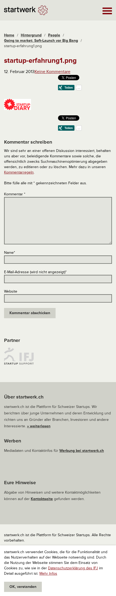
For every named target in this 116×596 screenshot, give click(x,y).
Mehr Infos (48, 573)
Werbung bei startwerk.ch (81, 450)
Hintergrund (31, 35)
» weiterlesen (38, 426)
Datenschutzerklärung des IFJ (73, 568)
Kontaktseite (42, 499)
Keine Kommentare (52, 71)
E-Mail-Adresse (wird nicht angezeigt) (35, 272)
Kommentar (14, 194)
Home (9, 35)
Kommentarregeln (19, 172)
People (54, 35)
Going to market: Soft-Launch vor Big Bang (41, 40)
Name (9, 252)
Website (10, 291)
